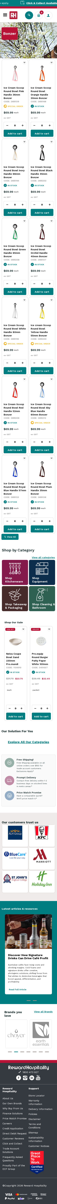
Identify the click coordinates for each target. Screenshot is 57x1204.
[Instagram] (25, 1078)
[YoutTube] (38, 1078)
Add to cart (15, 133)
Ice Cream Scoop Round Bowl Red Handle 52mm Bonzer (14, 409)
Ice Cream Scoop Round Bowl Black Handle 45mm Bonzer (42, 172)
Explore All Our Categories (28, 742)
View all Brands (43, 1011)
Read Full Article (17, 989)
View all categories (43, 557)
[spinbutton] (15, 125)
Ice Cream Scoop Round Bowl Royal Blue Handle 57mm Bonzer (15, 488)
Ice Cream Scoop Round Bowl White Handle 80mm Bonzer (15, 330)
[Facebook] (19, 1078)
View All (11, 537)
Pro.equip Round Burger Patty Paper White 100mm (14, 659)
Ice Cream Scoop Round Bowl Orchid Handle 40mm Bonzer (41, 251)
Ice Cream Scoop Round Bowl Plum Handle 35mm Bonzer (41, 488)
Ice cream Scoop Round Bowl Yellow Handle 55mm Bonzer (41, 330)
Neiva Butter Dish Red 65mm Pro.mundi (41, 657)
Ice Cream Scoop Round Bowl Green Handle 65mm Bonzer (15, 251)
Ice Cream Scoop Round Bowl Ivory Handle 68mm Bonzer (14, 172)
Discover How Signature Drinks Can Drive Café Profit (28, 956)
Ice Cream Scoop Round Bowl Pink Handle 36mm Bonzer (14, 93)
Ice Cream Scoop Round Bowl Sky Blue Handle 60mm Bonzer (41, 409)
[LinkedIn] (32, 1078)
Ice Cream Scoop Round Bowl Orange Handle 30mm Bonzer (41, 93)
